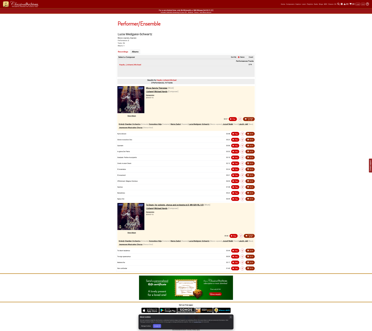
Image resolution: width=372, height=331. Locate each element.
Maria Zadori (176, 124)
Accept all (157, 326)
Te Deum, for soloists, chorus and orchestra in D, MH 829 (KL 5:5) (175, 205)
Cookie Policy (197, 322)
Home (283, 4)
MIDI (325, 4)
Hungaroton (150, 95)
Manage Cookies (146, 326)
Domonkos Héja (155, 124)
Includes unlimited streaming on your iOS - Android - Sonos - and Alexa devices (186, 12)
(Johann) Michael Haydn (156, 91)
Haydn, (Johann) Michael (130, 65)
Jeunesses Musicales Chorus (131, 128)
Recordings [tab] (123, 52)
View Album (131, 116)
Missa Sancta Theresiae (156, 88)
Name (242, 57)
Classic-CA (332, 4)
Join (363, 4)
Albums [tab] (135, 52)
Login (358, 4)
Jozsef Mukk (228, 124)
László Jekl (243, 124)
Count (251, 57)
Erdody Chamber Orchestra (129, 124)
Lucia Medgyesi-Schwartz (199, 124)
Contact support (370, 165)
